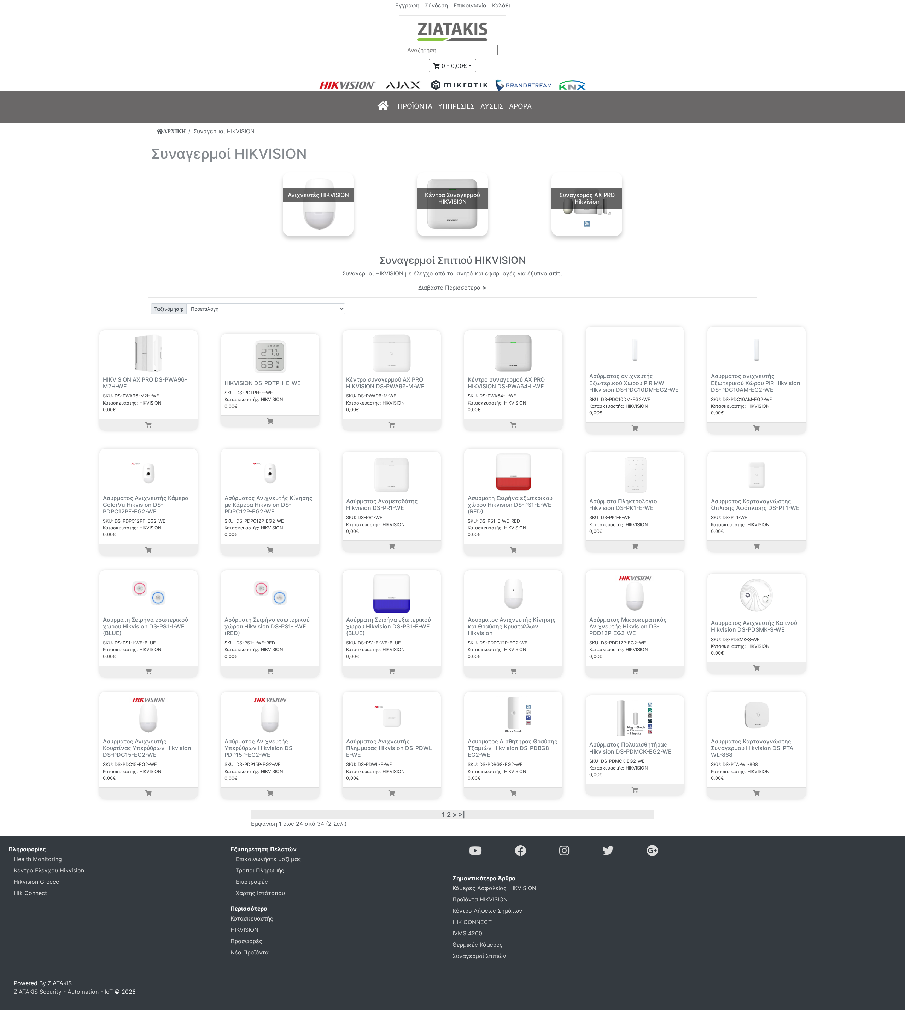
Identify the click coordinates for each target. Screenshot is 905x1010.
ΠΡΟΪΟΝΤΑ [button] (415, 106)
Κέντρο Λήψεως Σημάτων (487, 910)
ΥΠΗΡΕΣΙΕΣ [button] (456, 106)
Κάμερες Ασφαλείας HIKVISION (494, 888)
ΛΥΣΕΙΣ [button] (491, 106)
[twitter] (608, 852)
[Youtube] (475, 852)
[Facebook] (520, 852)
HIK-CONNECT (472, 921)
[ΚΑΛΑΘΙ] (148, 424)
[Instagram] (564, 852)
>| (462, 814)
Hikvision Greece (36, 881)
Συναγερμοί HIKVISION (224, 131)
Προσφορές (246, 941)
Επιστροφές (252, 881)
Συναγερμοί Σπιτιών (479, 955)
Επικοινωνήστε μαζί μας (268, 859)
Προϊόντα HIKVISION (480, 899)
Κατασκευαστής (251, 918)
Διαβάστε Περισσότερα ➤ (452, 287)
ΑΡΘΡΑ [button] (520, 106)
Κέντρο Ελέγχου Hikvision (49, 870)
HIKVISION (244, 929)
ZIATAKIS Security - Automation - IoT (63, 991)
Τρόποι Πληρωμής (260, 870)
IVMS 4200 (467, 933)
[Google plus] (652, 852)
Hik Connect (30, 892)
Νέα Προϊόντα (249, 952)
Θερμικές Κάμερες (477, 944)
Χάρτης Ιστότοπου (260, 892)
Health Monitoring (38, 859)
